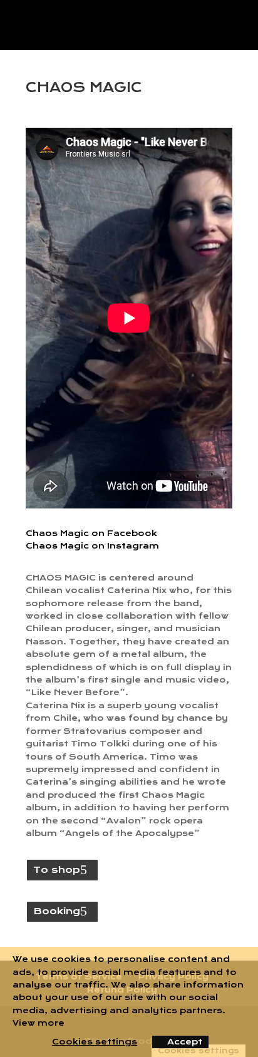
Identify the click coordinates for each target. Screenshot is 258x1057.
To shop (56, 869)
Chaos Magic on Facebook (91, 533)
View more (38, 1023)
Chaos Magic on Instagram (92, 546)
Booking (56, 911)
